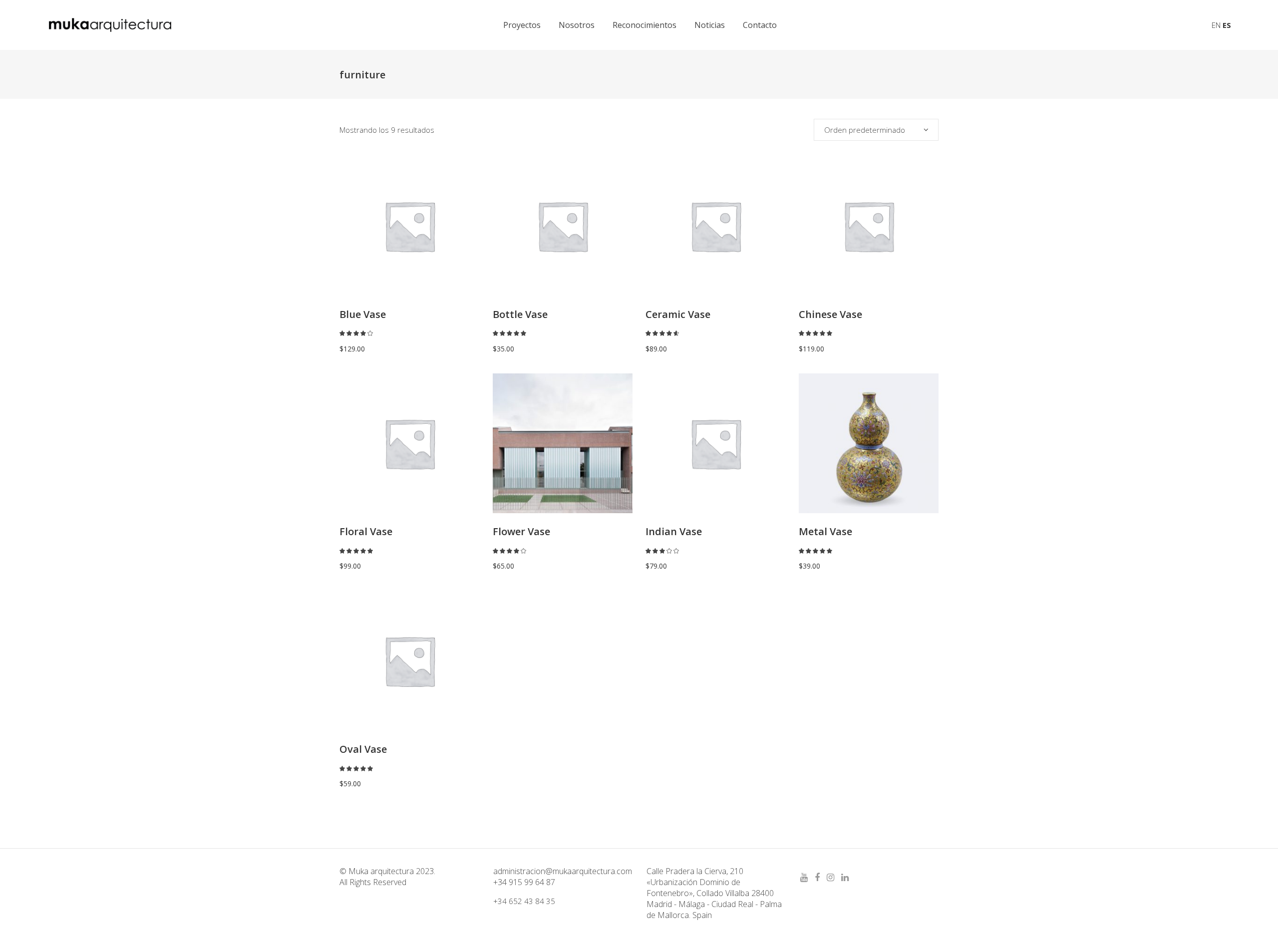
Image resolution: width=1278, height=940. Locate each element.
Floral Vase (365, 531)
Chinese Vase (830, 314)
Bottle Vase (520, 314)
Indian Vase (673, 531)
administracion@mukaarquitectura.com (562, 871)
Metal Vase (825, 531)
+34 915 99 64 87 (524, 882)
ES (1227, 25)
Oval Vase (363, 749)
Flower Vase (521, 531)
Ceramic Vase (677, 314)
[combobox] (876, 130)
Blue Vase (362, 314)
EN (1216, 25)
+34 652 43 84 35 (524, 901)
